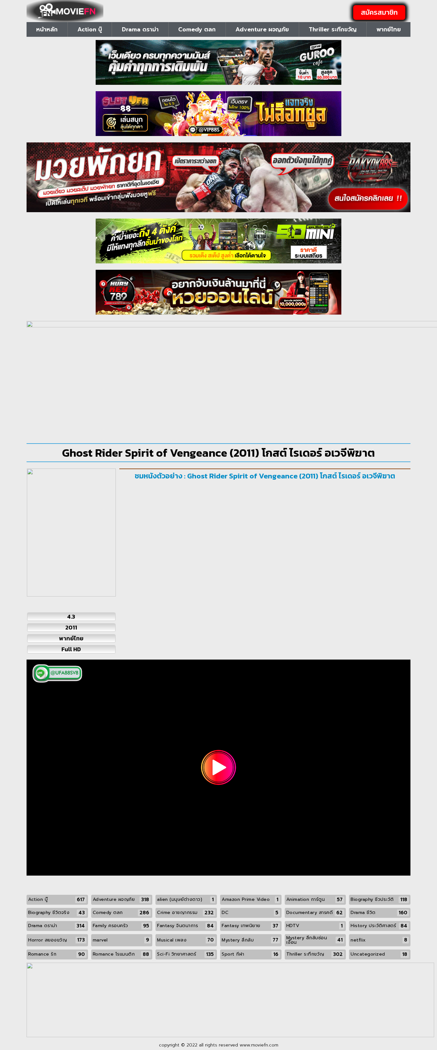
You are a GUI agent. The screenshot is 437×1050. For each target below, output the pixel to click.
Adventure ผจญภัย (262, 29)
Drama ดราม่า (140, 29)
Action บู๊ (89, 29)
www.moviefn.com (259, 1045)
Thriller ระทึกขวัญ (333, 29)
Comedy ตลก (197, 29)
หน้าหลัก (47, 29)
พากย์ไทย (389, 29)
